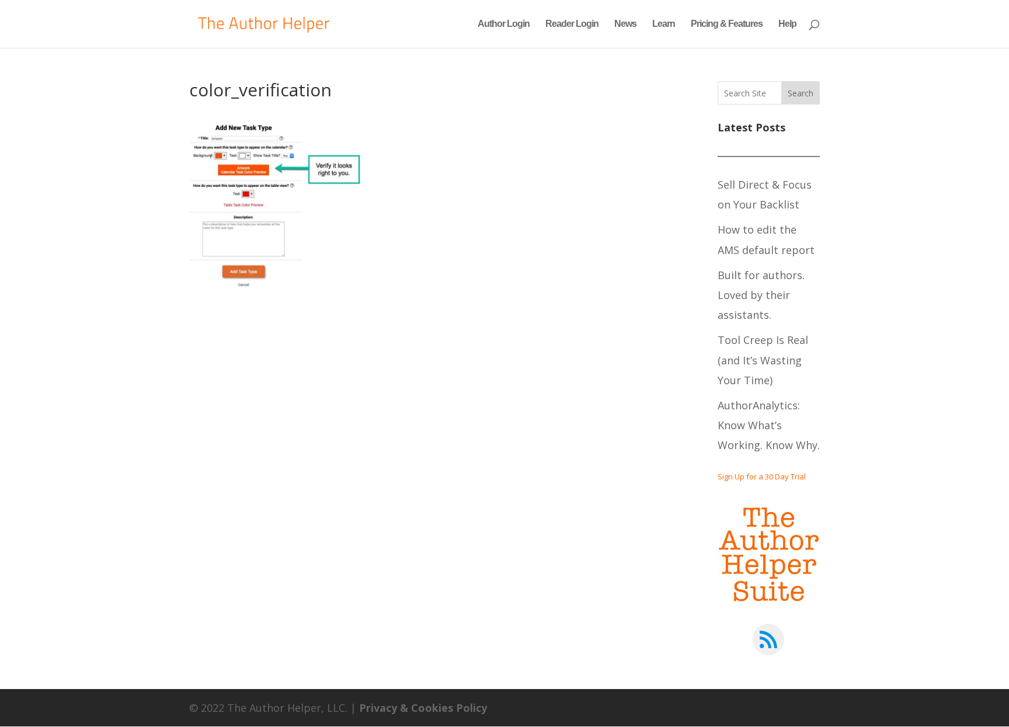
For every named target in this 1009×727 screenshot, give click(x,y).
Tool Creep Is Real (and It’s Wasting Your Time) (763, 360)
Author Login (504, 24)
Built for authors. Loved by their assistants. (761, 295)
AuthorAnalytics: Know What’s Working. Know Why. (769, 425)
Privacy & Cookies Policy (423, 708)
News (625, 24)
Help (787, 24)
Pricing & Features (727, 24)
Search (800, 93)
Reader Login (572, 24)
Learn (663, 24)
